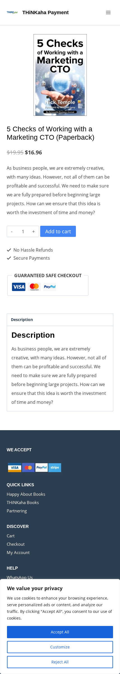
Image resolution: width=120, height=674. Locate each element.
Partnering (17, 510)
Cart (11, 535)
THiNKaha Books (23, 502)
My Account (18, 552)
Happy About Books (26, 494)
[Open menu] (108, 12)
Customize (60, 647)
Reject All (60, 662)
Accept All (60, 632)
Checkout (16, 544)
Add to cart (58, 231)
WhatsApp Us (20, 577)
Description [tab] (22, 319)
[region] (60, 626)
